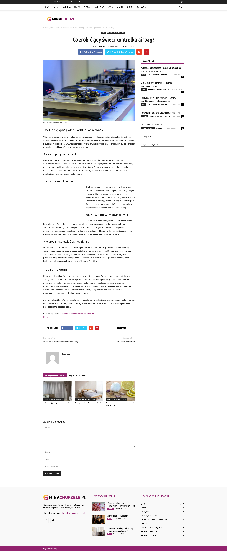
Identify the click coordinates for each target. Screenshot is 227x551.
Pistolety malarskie (149, 531)
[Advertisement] (136, 19)
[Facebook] (177, 2)
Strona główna (48, 28)
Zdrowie (141, 7)
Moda (77, 7)
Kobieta (67, 7)
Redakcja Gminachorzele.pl (158, 74)
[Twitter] (182, 2)
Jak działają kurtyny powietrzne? (56, 403)
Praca (87, 7)
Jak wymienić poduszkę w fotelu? (88, 403)
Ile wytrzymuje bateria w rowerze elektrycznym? (160, 112)
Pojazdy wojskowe (148, 128)
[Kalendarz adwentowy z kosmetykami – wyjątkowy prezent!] (98, 506)
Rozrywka (98, 7)
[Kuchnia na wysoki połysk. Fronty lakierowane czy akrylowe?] (98, 531)
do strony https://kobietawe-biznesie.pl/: (77, 314)
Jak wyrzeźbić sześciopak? (117, 516)
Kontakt (82, 2)
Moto (110, 7)
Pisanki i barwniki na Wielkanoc (154, 519)
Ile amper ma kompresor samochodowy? (61, 341)
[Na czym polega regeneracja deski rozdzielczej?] (120, 391)
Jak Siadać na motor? (125, 341)
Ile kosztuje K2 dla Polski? (151, 124)
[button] (180, 7)
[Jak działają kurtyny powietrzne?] (57, 391)
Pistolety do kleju (148, 535)
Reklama (74, 2)
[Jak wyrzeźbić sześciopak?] (98, 519)
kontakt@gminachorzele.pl (73, 513)
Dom (47, 7)
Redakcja (101, 46)
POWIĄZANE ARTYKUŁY (55, 375)
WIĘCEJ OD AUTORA (77, 375)
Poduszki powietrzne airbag (115, 33)
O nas (66, 2)
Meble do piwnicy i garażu (152, 527)
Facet (56, 7)
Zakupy (144, 116)
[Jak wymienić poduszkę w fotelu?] (89, 391)
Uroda (130, 7)
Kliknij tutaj (47, 317)
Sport (120, 7)
